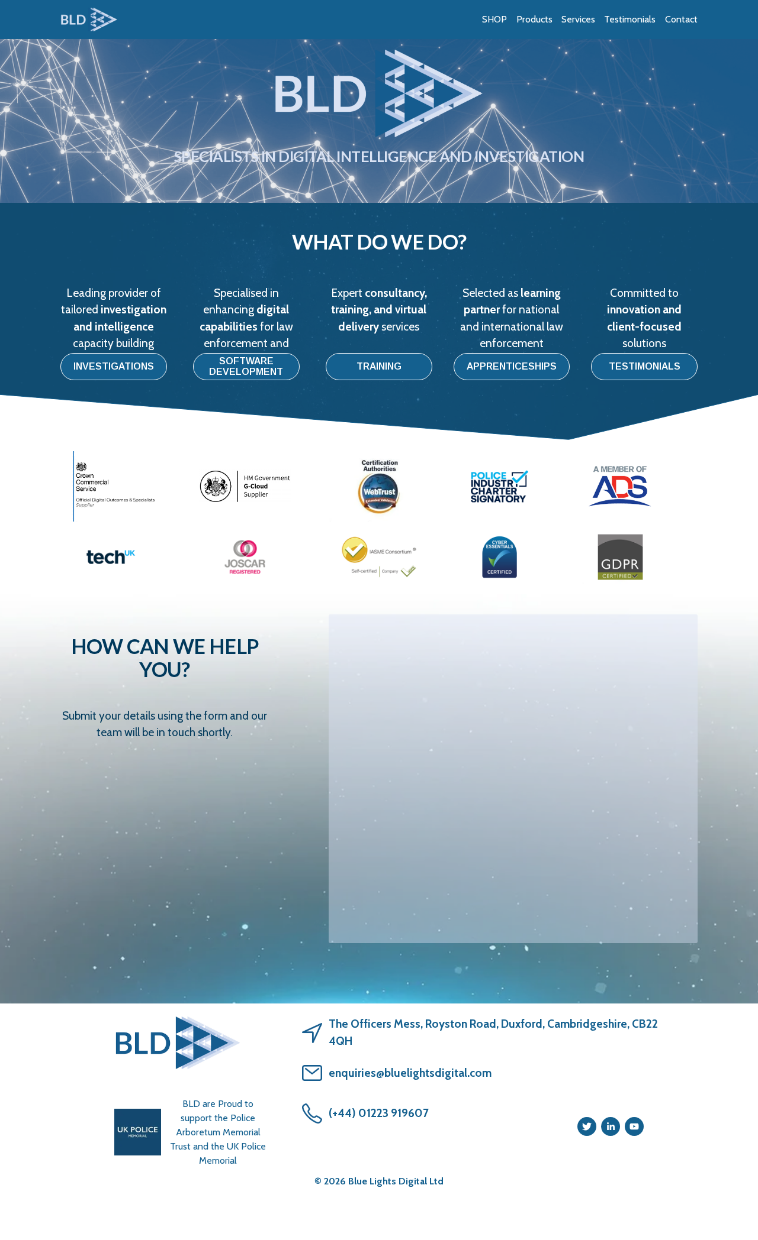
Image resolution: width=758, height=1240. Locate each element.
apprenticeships (512, 366)
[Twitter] (586, 1126)
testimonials (644, 366)
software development (246, 366)
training (379, 366)
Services (578, 19)
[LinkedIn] (610, 1126)
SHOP (494, 19)
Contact (681, 19)
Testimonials (630, 19)
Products (534, 19)
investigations (113, 366)
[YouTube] (634, 1126)
